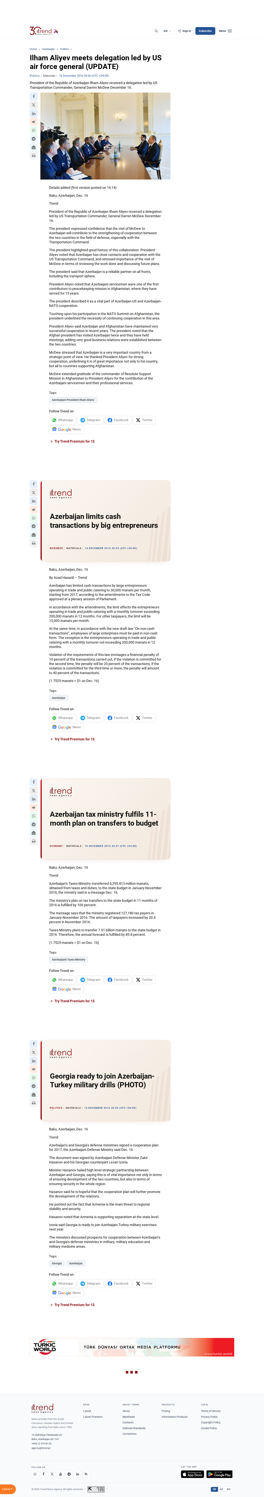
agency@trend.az (41, 1448)
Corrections (129, 1433)
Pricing (166, 1411)
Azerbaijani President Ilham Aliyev (73, 399)
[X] (52, 1474)
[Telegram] (69, 1474)
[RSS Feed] (86, 1474)
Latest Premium (92, 1416)
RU (228, 1489)
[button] (33, 96)
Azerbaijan (58, 697)
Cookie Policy (209, 1428)
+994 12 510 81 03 (41, 1443)
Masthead (129, 1416)
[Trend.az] (44, 31)
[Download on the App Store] (192, 1474)
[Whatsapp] (35, 1474)
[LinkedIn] (77, 1474)
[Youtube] (60, 1474)
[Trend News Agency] (42, 1408)
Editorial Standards (134, 1428)
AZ (221, 1489)
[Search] (156, 31)
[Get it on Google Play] (219, 1474)
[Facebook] (43, 1474)
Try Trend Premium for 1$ (74, 441)
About (126, 1411)
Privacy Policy (209, 1416)
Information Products (175, 1416)
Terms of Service (211, 1411)
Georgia (57, 1263)
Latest (87, 1411)
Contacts (128, 1422)
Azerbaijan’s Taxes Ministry (68, 959)
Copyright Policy (211, 1422)
